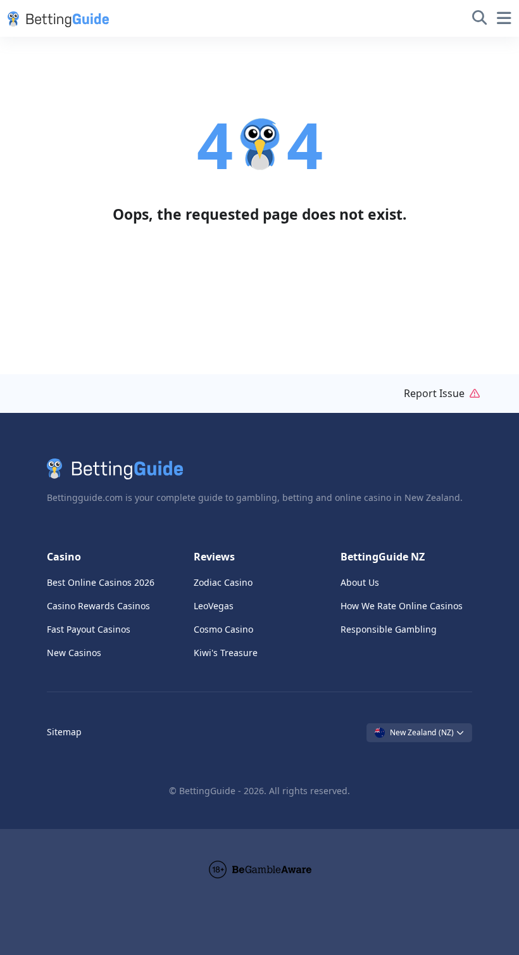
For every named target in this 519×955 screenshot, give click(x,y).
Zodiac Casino (223, 582)
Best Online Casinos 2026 (100, 582)
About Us (360, 582)
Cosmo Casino (223, 629)
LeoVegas (214, 606)
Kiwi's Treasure (226, 653)
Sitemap (64, 732)
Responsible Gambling (389, 629)
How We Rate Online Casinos (402, 606)
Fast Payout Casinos (88, 629)
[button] (56, 18)
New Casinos (74, 653)
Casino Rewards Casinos (98, 606)
